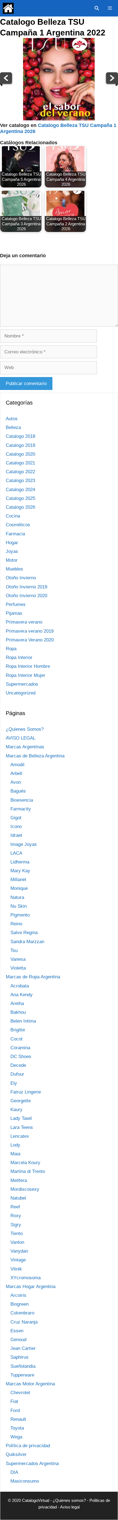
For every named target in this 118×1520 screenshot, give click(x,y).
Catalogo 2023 (20, 480)
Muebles (14, 569)
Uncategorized (20, 693)
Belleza (13, 427)
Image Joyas (23, 844)
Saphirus (19, 1357)
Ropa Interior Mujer (25, 675)
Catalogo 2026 (20, 507)
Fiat (14, 1401)
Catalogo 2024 (20, 489)
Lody (15, 1145)
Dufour (17, 1074)
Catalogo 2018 (20, 436)
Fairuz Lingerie (25, 1092)
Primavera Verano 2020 (30, 640)
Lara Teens (21, 1127)
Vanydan (19, 1251)
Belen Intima (23, 1021)
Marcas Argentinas (25, 746)
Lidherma (19, 862)
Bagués (18, 791)
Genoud (18, 1339)
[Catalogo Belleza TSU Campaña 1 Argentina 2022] (59, 118)
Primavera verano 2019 (30, 631)
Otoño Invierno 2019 (26, 586)
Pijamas (14, 613)
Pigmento (20, 915)
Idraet (16, 835)
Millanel (18, 879)
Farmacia (15, 533)
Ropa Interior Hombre (28, 666)
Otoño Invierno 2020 (26, 595)
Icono (16, 826)
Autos (12, 418)
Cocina (13, 516)
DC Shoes (20, 1056)
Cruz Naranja (24, 1322)
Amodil (17, 764)
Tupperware (22, 1375)
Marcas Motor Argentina (30, 1383)
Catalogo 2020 (20, 454)
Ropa (11, 648)
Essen (16, 1330)
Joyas (12, 551)
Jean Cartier (23, 1348)
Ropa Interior (19, 657)
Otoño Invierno (21, 577)
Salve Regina (24, 932)
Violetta (18, 968)
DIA (14, 1472)
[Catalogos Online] (8, 8)
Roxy (15, 1215)
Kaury (16, 1109)
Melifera (18, 1180)
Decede (18, 1065)
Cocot (16, 1039)
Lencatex (19, 1136)
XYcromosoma (25, 1277)
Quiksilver (16, 1454)
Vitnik (16, 1269)
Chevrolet (20, 1392)
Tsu (14, 950)
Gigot (15, 817)
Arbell (16, 773)
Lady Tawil (21, 1118)
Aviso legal (70, 1507)
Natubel (18, 1198)
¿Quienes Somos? (25, 729)
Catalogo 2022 (20, 471)
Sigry (15, 1224)
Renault (18, 1419)
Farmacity (20, 809)
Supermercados (22, 684)
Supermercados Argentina (32, 1463)
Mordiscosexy (24, 1189)
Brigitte (17, 1029)
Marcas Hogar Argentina (30, 1286)
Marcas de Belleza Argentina (35, 755)
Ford (15, 1410)
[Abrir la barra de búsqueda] (96, 8)
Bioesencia (21, 800)
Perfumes (16, 604)
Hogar (12, 542)
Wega (16, 1436)
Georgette (20, 1100)
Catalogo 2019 (20, 445)
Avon (15, 782)
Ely (13, 1083)
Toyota (17, 1428)
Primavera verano (24, 622)
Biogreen (19, 1304)
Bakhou (18, 1012)
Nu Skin (18, 906)
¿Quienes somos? (69, 1500)
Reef (15, 1206)
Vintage (18, 1259)
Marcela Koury (25, 1162)
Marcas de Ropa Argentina (33, 976)
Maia (15, 1153)
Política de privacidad (28, 1445)
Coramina (20, 1047)
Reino (16, 923)
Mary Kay (20, 870)
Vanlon (17, 1242)
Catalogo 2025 (20, 498)
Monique (19, 888)
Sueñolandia (22, 1366)
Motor (12, 560)
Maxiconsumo (24, 1481)
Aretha (17, 1003)
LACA (16, 853)
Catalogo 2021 (20, 463)
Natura (17, 897)
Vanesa (18, 959)
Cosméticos (18, 524)
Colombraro (22, 1313)
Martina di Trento (27, 1171)
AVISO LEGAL (20, 738)
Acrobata (19, 986)
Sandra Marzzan (27, 941)
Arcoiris (18, 1295)
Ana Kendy (21, 994)
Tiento (16, 1233)
